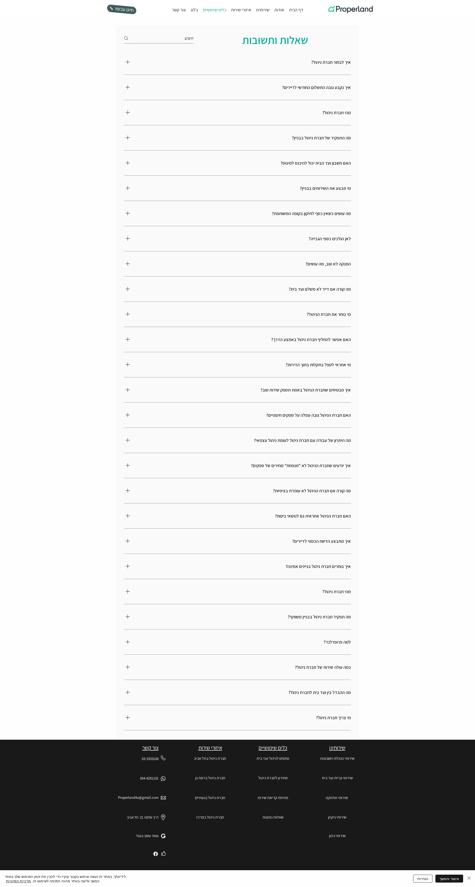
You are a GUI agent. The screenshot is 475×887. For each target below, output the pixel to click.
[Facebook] (156, 854)
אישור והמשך (449, 878)
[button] (273, 797)
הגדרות (422, 878)
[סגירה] (469, 878)
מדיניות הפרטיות (18, 880)
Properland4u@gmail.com (138, 797)
